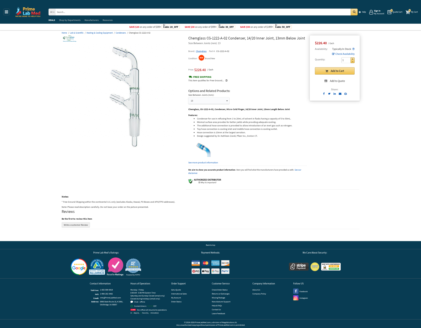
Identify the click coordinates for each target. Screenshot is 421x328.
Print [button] (345, 93)
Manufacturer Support (221, 301)
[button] (353, 49)
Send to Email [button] (340, 94)
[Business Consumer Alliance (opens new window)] (97, 267)
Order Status (176, 301)
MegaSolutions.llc (229, 322)
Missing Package (218, 297)
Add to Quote (337, 81)
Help (364, 12)
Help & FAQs (217, 305)
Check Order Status (220, 290)
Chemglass (201, 51)
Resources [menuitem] (108, 20)
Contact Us (216, 309)
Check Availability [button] (345, 53)
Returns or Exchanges (221, 293)
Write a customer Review (76, 224)
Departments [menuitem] (70, 20)
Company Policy (259, 293)
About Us (256, 290)
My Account (176, 297)
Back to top (210, 245)
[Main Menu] (6, 12)
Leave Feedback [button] (218, 313)
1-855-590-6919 (106, 290)
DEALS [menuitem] (52, 20)
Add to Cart (337, 71)
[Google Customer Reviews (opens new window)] (79, 267)
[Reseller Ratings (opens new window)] (115, 267)
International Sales (179, 293)
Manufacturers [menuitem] (92, 20)
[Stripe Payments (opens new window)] (299, 267)
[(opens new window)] (123, 147)
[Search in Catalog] (354, 12)
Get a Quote (176, 290)
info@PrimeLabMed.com (110, 297)
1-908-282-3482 (106, 293)
